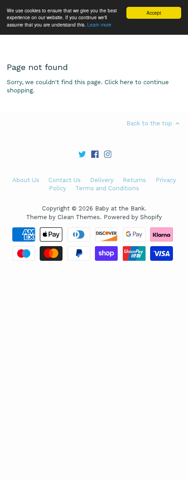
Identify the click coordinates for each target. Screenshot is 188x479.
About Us (25, 180)
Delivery (102, 180)
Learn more (99, 24)
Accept (153, 12)
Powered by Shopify (133, 217)
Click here (118, 82)
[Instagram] (107, 154)
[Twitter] (82, 154)
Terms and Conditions (107, 188)
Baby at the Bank (120, 208)
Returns (134, 180)
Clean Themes (78, 217)
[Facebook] (95, 154)
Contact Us (64, 180)
